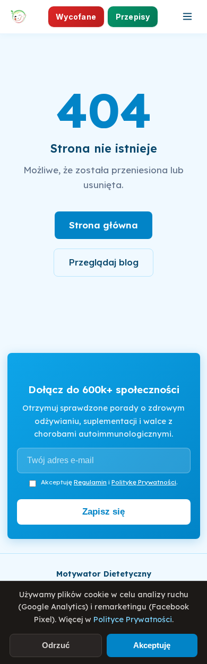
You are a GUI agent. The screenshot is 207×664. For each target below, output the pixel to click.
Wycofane (76, 16)
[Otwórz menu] (187, 16)
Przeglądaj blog (103, 262)
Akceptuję (151, 645)
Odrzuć (56, 645)
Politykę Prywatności (143, 482)
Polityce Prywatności (132, 619)
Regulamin (90, 482)
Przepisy (133, 16)
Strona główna (103, 225)
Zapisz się (103, 512)
